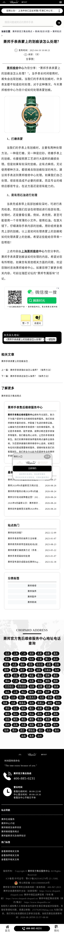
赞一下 (25, 323)
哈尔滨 (39, 664)
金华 (47, 714)
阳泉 (5, 703)
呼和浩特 (21, 686)
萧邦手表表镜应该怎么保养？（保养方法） (31, 370)
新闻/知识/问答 (42, 31)
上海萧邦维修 (30, 251)
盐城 (23, 736)
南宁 (22, 670)
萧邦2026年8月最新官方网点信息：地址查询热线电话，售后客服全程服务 (24, 485)
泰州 (57, 730)
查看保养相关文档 (10, 855)
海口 (23, 692)
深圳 (31, 653)
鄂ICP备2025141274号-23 (38, 878)
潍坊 (7, 708)
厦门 (47, 659)
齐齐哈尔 (9, 686)
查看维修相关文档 (10, 851)
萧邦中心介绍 (8, 823)
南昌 (14, 670)
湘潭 (47, 719)
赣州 (31, 692)
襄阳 (31, 719)
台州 (39, 736)
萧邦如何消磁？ (15, 533)
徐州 (58, 703)
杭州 (31, 659)
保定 (31, 675)
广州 (23, 653)
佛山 (23, 681)
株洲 (39, 719)
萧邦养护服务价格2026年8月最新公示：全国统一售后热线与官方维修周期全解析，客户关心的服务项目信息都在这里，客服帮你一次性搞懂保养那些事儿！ (24, 491)
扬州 (39, 714)
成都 (47, 653)
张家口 (40, 703)
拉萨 (47, 692)
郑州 (15, 659)
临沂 (47, 708)
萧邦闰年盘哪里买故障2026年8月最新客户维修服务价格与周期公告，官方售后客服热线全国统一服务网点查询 (24, 509)
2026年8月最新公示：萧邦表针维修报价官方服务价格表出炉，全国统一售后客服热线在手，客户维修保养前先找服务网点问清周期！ (24, 503)
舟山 (31, 714)
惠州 (14, 730)
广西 (15, 681)
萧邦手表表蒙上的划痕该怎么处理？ (19, 361)
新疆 (5, 697)
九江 (15, 708)
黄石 (23, 719)
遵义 (41, 730)
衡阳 (15, 719)
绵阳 (55, 681)
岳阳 (7, 719)
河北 (15, 675)
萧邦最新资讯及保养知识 (13, 836)
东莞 (31, 681)
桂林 (6, 730)
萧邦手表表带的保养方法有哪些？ (24, 538)
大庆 (13, 703)
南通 (39, 708)
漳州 (39, 692)
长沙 (23, 659)
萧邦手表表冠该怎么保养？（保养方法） (30, 376)
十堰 (55, 719)
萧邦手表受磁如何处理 (19, 556)
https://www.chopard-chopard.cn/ (22, 898)
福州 (22, 664)
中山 (39, 681)
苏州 (57, 670)
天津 (39, 653)
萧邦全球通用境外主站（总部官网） (21, 891)
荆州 (7, 725)
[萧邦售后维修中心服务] (14, 2)
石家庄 (47, 670)
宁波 (39, 659)
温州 (50, 703)
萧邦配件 (32, 597)
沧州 (31, 703)
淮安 (55, 708)
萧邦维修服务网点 (10, 831)
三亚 (15, 692)
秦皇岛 (22, 703)
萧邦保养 (32, 591)
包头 (58, 697)
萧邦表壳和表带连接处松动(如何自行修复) (24, 544)
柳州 (55, 725)
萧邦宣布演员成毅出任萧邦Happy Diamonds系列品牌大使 (24, 562)
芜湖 (48, 686)
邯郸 (47, 675)
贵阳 (30, 664)
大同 (42, 697)
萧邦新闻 (32, 602)
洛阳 (55, 714)
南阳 (31, 725)
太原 (23, 675)
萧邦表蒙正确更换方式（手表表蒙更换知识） (24, 550)
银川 (21, 697)
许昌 (23, 725)
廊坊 (55, 675)
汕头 (7, 692)
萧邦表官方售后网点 (22, 31)
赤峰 (50, 697)
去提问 (37, 323)
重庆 (55, 653)
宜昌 (15, 725)
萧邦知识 (57, 31)
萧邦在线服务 (8, 819)
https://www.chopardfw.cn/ (37, 902)
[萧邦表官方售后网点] (4, 2)
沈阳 (38, 670)
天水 (49, 730)
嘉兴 (31, 708)
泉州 (47, 725)
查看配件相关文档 (10, 859)
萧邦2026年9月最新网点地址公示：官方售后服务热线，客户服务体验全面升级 (24, 480)
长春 (7, 675)
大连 (14, 664)
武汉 (55, 659)
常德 (39, 725)
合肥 (49, 664)
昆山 (7, 681)
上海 (15, 653)
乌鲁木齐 (31, 697)
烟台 (7, 714)
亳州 (23, 714)
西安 (6, 664)
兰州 (13, 697)
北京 (7, 653)
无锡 (40, 686)
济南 (57, 664)
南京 (7, 659)
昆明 (6, 670)
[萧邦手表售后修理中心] (24, 2)
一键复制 (50, 339)
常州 (23, 708)
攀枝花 (31, 730)
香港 (31, 736)
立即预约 (32, 468)
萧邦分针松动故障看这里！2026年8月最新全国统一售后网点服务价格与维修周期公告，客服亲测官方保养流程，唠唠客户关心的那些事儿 (24, 497)
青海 (55, 692)
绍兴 (15, 714)
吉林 (32, 686)
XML (55, 878)
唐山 (39, 675)
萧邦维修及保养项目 (11, 827)
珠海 (56, 686)
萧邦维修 (12, 68)
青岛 (30, 670)
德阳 (47, 681)
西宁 (22, 730)
